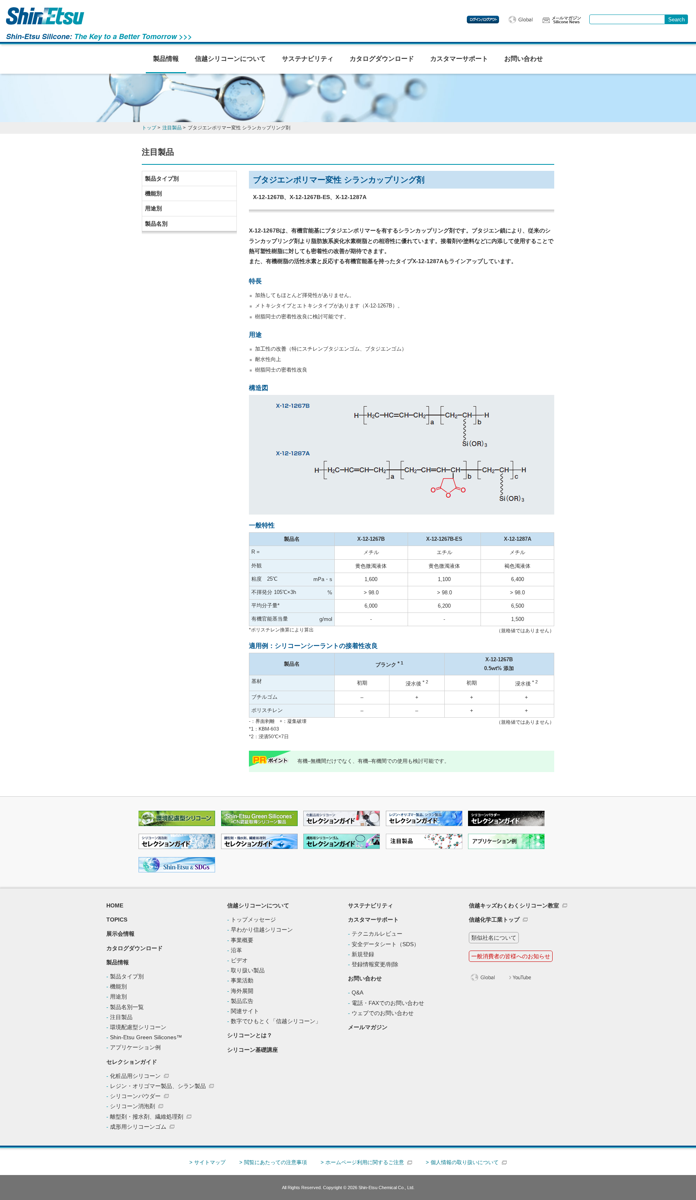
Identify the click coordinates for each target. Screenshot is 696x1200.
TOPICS (116, 919)
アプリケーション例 (135, 1047)
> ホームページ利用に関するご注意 (362, 1162)
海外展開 (242, 991)
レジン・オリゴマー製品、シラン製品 (158, 1086)
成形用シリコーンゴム (138, 1126)
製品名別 (156, 223)
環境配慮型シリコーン (138, 1027)
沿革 (236, 950)
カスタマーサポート (459, 58)
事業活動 (242, 980)
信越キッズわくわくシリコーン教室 (514, 905)
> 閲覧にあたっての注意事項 (273, 1162)
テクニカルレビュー (377, 933)
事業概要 (242, 940)
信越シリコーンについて (230, 58)
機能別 (153, 193)
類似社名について (493, 937)
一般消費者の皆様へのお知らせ (510, 956)
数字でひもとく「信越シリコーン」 (276, 1021)
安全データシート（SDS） (385, 944)
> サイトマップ (207, 1162)
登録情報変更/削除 (375, 964)
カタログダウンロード (382, 58)
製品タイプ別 (162, 178)
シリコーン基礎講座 (252, 1049)
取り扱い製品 (248, 970)
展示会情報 (120, 933)
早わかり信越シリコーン (262, 929)
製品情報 (166, 58)
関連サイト (245, 1011)
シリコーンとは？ (249, 1035)
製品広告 (242, 1001)
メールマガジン (367, 1027)
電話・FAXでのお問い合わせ (388, 1003)
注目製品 (121, 1017)
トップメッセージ (253, 919)
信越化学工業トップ (494, 919)
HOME (114, 905)
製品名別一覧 (127, 1007)
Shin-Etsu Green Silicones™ (146, 1037)
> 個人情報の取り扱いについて (462, 1162)
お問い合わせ (523, 58)
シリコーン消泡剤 (132, 1106)
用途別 (153, 208)
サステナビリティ (308, 58)
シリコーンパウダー (135, 1096)
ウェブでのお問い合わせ (383, 1013)
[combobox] (627, 19)
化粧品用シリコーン (135, 1076)
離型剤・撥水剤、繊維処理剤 (146, 1116)
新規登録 (363, 954)
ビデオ (239, 960)
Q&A (357, 992)
